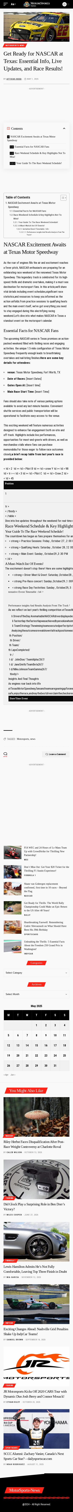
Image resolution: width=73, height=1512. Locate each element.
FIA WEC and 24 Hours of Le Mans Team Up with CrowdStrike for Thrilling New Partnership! (45, 851)
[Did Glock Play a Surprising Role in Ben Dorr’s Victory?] (36, 1179)
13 (17, 1045)
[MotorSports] (36, 4)
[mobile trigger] (7, 4)
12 (8, 1045)
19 (8, 1055)
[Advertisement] (36, 97)
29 (36, 1065)
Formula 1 (30, 875)
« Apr (6, 1074)
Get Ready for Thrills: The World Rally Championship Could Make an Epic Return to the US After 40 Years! (45, 907)
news (32, 739)
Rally (27, 915)
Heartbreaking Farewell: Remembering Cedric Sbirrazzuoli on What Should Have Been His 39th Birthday (45, 926)
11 (64, 1035)
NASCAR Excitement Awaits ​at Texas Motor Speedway (31, 138)
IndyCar (28, 954)
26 (8, 1065)
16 (45, 1045)
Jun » (12, 1074)
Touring (9, 1198)
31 (55, 1065)
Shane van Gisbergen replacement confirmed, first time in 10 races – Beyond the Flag (45, 888)
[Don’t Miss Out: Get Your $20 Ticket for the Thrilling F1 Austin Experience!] (12, 871)
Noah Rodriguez (16, 1464)
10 (55, 1035)
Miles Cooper (14, 1215)
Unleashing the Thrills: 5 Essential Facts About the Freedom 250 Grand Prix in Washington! (44, 945)
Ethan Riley (13, 1402)
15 (36, 1045)
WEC (26, 860)
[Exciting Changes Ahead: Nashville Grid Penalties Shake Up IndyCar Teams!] (36, 1304)
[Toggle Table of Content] (62, 198)
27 (17, 1065)
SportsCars (31, 934)
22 (36, 1055)
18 (64, 1045)
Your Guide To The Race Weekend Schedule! (39, 163)
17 (55, 1045)
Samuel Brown (15, 1340)
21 (27, 1055)
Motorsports (23, 739)
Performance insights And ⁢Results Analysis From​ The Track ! (45, 233)
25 (64, 1055)
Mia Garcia (13, 1277)
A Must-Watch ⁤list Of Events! (31, 225)
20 (17, 1055)
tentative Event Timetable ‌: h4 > (36, 229)
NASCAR (28, 896)
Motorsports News (14, 45)
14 (27, 1045)
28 (27, 1065)
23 (45, 1055)
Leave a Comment (57, 754)
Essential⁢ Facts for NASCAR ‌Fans (32, 146)
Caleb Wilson (14, 1152)
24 (55, 1055)
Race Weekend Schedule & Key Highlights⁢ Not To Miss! (37, 155)
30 (45, 1065)
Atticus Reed (14, 79)
